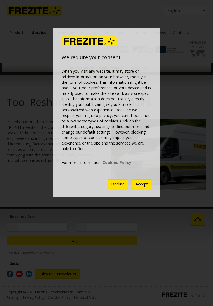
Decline (118, 184)
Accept (142, 184)
